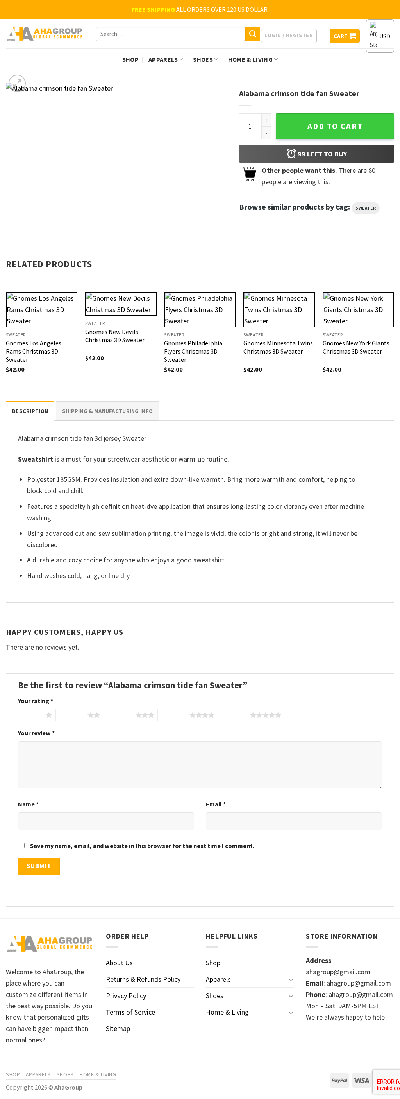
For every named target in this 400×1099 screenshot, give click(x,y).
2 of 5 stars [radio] (72, 715)
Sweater (365, 208)
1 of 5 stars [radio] (30, 715)
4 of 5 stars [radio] (173, 715)
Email (216, 804)
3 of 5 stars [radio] (120, 715)
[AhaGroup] (45, 34)
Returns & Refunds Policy (143, 979)
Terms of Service (130, 1011)
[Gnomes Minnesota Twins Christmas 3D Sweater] (279, 310)
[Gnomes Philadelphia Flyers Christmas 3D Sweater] (200, 310)
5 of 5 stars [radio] (234, 715)
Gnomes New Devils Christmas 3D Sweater (115, 336)
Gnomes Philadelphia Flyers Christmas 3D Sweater (193, 351)
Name (28, 804)
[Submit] (252, 34)
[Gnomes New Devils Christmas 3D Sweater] (121, 304)
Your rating (35, 701)
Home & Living (250, 59)
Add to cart (335, 126)
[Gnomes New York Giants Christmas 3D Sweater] (358, 310)
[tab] (30, 411)
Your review (36, 733)
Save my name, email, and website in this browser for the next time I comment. (142, 845)
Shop (130, 59)
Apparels (163, 59)
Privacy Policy (126, 995)
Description (30, 411)
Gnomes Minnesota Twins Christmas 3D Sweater (278, 347)
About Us (119, 962)
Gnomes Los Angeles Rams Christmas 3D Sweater (33, 351)
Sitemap (118, 1028)
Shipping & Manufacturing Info (107, 411)
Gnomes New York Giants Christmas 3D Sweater (356, 347)
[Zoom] (17, 83)
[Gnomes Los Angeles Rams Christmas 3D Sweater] (42, 310)
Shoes (203, 59)
